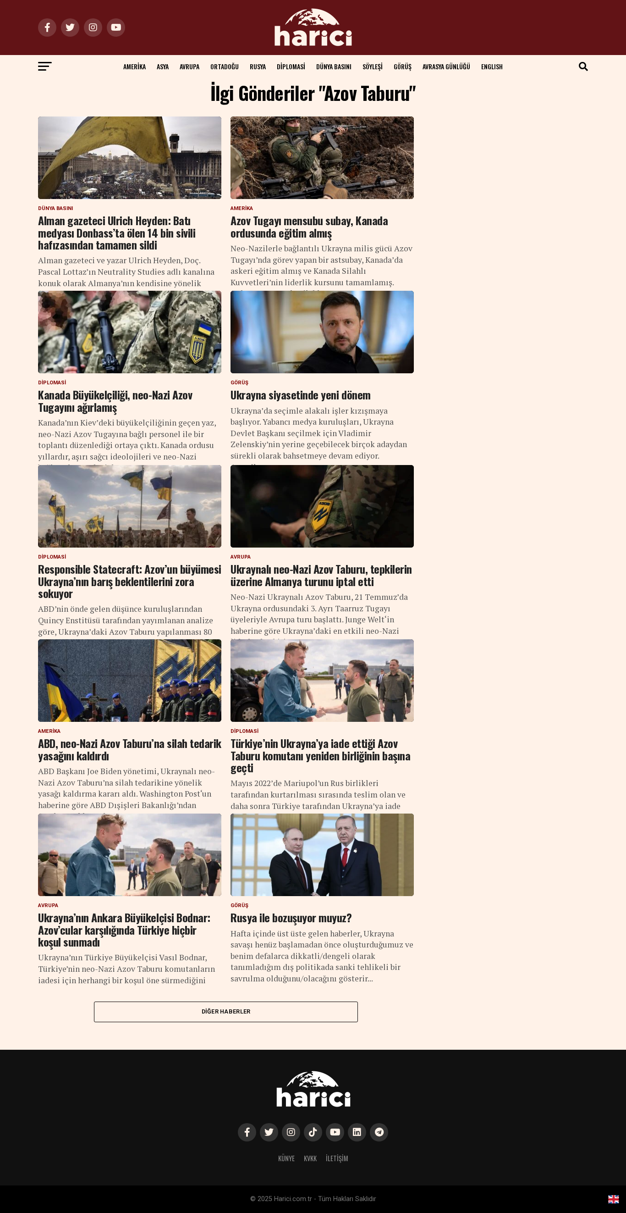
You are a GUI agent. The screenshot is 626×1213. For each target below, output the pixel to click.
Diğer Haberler (226, 1011)
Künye (286, 1158)
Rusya (258, 66)
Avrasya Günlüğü (446, 66)
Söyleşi (372, 66)
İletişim (337, 1158)
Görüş (403, 66)
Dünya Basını (333, 66)
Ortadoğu (224, 66)
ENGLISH (492, 66)
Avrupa (189, 66)
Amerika (134, 66)
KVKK (310, 1158)
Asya (163, 66)
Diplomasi (291, 66)
